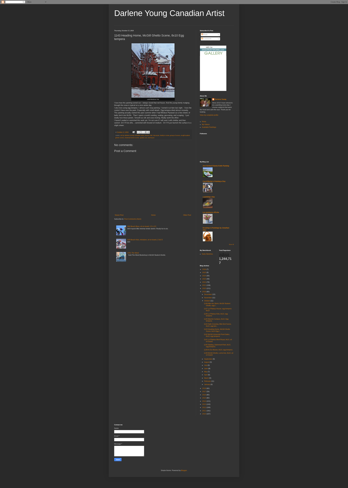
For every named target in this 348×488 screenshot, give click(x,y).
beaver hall (148, 135)
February (207, 381)
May (206, 372)
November (208, 298)
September (208, 359)
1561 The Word (133, 253)
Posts (205, 35)
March (206, 378)
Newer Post (119, 215)
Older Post (187, 215)
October (207, 301)
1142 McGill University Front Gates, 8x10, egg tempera (217, 335)
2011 (204, 411)
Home (153, 215)
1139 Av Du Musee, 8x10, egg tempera (218, 350)
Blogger (184, 470)
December (208, 294)
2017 (204, 391)
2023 (204, 279)
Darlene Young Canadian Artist (169, 13)
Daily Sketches (207, 254)
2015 (204, 398)
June (206, 369)
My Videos (206, 124)
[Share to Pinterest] (148, 132)
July (206, 365)
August (207, 362)
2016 (204, 395)
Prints (204, 122)
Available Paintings (209, 127)
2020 (204, 288)
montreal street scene (132, 137)
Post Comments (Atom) (132, 219)
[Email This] (138, 132)
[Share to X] (143, 132)
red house (151, 137)
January (207, 384)
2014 (204, 401)
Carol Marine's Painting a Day (214, 181)
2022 (204, 282)
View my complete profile (209, 115)
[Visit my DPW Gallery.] (213, 55)
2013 (204, 404)
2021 (204, 285)
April (206, 375)
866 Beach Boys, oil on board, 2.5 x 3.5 (141, 226)
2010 (204, 414)
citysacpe (156, 135)
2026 (204, 269)
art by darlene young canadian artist (132, 135)
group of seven (175, 135)
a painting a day (209, 197)
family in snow (164, 135)
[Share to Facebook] (146, 132)
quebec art (143, 137)
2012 (204, 407)
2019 (204, 292)
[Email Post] (133, 132)
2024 (204, 276)
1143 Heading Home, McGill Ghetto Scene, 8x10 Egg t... (217, 330)
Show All (231, 244)
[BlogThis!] (140, 132)
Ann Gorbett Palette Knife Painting (216, 166)
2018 (204, 388)
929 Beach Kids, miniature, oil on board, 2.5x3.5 (145, 240)
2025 (204, 272)
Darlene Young (220, 99)
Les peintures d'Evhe (211, 212)
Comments (207, 39)
